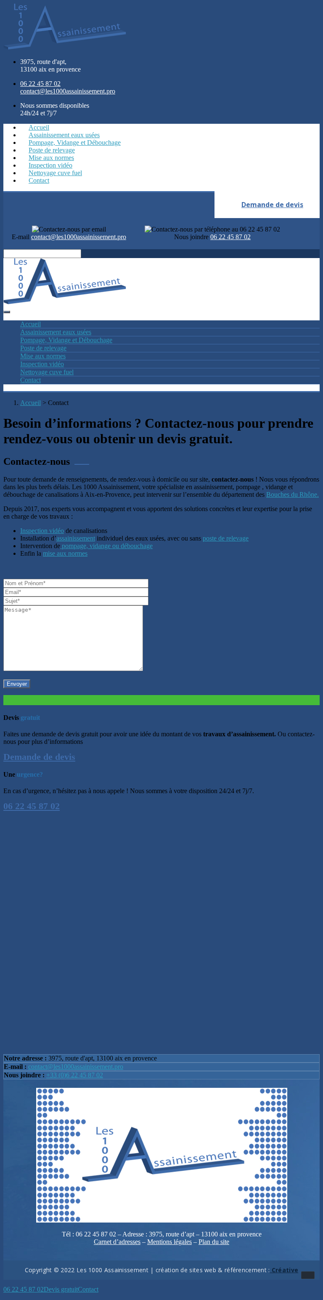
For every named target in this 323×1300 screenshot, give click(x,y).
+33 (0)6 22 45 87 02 (74, 1075)
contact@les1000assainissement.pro (75, 1066)
